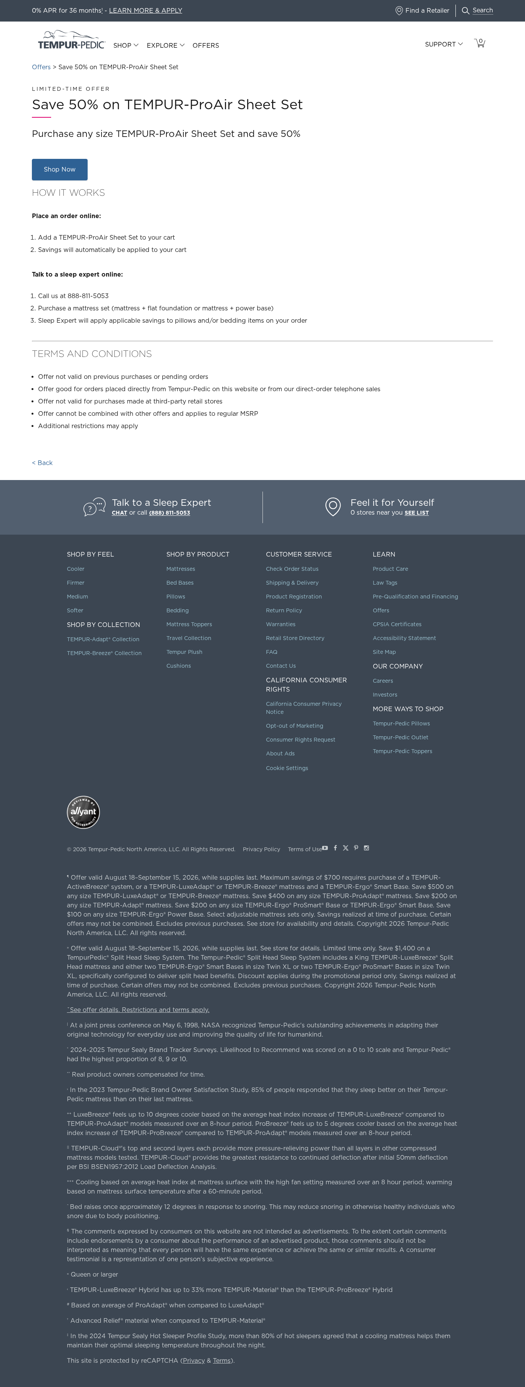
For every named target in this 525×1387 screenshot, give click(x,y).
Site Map (384, 652)
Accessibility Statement (404, 638)
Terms (222, 1360)
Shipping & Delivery (292, 583)
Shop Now (60, 169)
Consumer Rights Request (301, 740)
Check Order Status (292, 569)
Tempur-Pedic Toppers (402, 751)
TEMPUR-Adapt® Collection (103, 639)
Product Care (390, 569)
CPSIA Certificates (397, 624)
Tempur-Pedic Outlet (401, 737)
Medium (77, 596)
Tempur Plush (184, 652)
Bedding (177, 610)
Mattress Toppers (189, 624)
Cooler (76, 569)
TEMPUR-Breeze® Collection (104, 653)
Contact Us (281, 666)
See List (417, 513)
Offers (206, 45)
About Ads (280, 753)
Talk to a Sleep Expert (161, 502)
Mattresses (180, 569)
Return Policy (284, 610)
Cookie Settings (287, 768)
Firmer (76, 583)
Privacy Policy (261, 849)
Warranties (281, 624)
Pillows (175, 596)
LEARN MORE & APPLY (145, 10)
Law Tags (385, 583)
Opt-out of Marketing (294, 726)
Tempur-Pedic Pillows (401, 723)
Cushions (178, 666)
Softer (75, 610)
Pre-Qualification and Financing (415, 596)
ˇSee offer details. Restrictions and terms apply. (138, 1010)
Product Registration (294, 596)
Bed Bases (180, 583)
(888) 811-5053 (169, 513)
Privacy (194, 1360)
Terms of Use (305, 849)
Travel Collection (188, 638)
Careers (383, 681)
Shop (122, 45)
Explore (162, 45)
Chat (119, 513)
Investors (385, 695)
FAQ (271, 652)
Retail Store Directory (295, 638)
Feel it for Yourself (392, 502)
